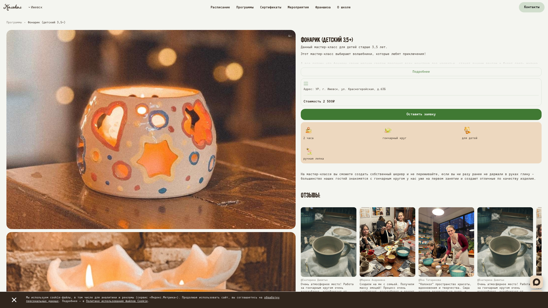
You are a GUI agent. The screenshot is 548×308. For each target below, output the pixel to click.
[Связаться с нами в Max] (536, 281)
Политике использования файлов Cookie (117, 301)
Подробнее (421, 71)
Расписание (220, 7)
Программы (245, 7)
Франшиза (323, 7)
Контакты (531, 7)
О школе (344, 7)
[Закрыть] (14, 300)
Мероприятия (298, 7)
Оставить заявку (421, 114)
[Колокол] (12, 7)
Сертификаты (270, 7)
